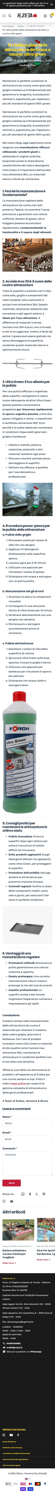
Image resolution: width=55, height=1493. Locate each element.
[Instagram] (3, 1435)
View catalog (4, 16)
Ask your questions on (24, 1351)
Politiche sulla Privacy (12, 1447)
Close (51, 4)
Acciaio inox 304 (18, 281)
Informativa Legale (11, 1465)
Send (12, 1183)
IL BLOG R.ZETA (36, 26)
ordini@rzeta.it (14, 1347)
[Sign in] (45, 16)
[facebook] (18, 1435)
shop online (18, 1083)
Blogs (21, 26)
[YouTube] (11, 1435)
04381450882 (14, 1343)
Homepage (8, 26)
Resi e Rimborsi (9, 1441)
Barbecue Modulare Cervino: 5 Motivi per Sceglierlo (18, 1243)
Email (6, 1132)
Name (7, 1116)
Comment (9, 1148)
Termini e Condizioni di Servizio (16, 1453)
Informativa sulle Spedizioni (15, 1459)
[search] (9, 15)
